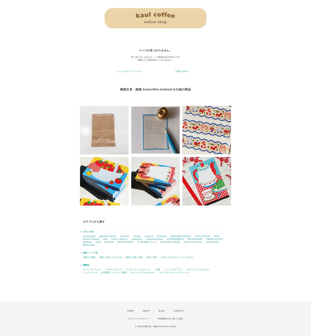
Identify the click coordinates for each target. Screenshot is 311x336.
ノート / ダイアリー (173, 269)
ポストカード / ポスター (198, 269)
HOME (130, 311)
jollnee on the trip (193, 242)
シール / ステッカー (92, 269)
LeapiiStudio (212, 242)
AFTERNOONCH (175, 239)
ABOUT (146, 311)
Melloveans (89, 245)
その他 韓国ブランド (147, 242)
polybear (87, 242)
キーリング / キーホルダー (143, 272)
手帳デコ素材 (89, 257)
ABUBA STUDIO (215, 239)
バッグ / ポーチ (90, 272)
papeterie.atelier (107, 236)
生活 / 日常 (152, 257)
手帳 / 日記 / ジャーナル (110, 257)
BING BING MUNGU (181, 236)
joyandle (109, 242)
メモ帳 (157, 269)
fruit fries (125, 236)
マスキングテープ (114, 269)
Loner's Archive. (119, 239)
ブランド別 (88, 232)
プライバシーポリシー (138, 319)
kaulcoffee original (170, 242)
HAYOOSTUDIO (125, 242)
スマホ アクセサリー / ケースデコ (177, 257)
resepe (137, 236)
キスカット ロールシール (138, 269)
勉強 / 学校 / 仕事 (134, 257)
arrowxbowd (89, 236)
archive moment (91, 239)
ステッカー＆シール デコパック (174, 272)
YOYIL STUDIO (202, 236)
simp (98, 242)
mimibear (162, 236)
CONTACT (178, 311)
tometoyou (137, 239)
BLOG (162, 311)
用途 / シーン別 (90, 253)
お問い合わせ (181, 71)
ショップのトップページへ (129, 71)
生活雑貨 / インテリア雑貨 (114, 272)
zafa (105, 239)
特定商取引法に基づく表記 (170, 319)
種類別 (86, 265)
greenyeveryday (154, 239)
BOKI (216, 236)
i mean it (148, 236)
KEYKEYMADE (195, 239)
